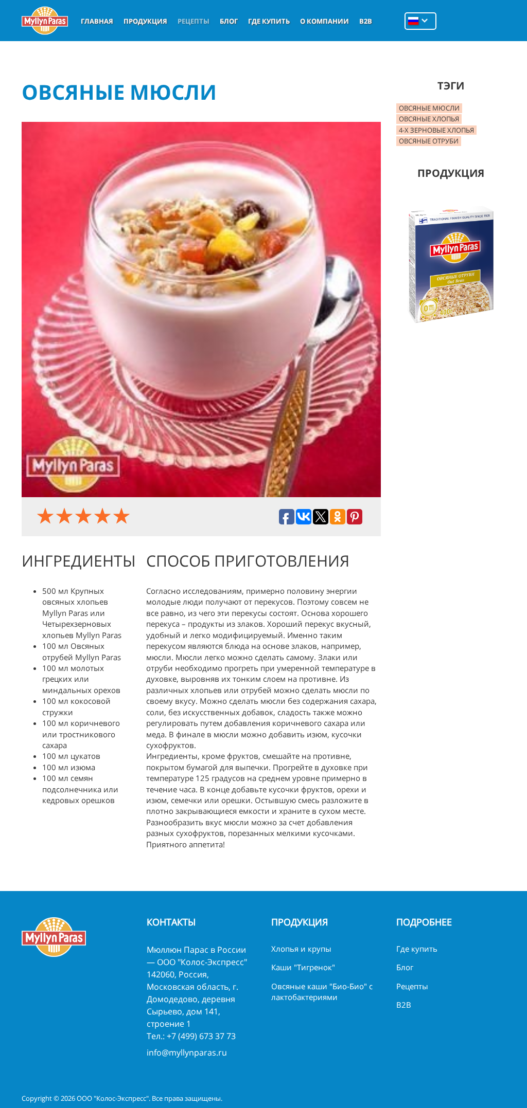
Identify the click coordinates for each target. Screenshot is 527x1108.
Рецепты (193, 21)
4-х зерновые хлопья (436, 130)
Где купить (269, 21)
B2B (365, 21)
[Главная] (45, 20)
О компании (324, 21)
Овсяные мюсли (429, 108)
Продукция (145, 21)
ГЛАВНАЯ (97, 21)
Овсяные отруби (429, 141)
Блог (229, 21)
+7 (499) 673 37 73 (201, 1036)
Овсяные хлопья (429, 118)
